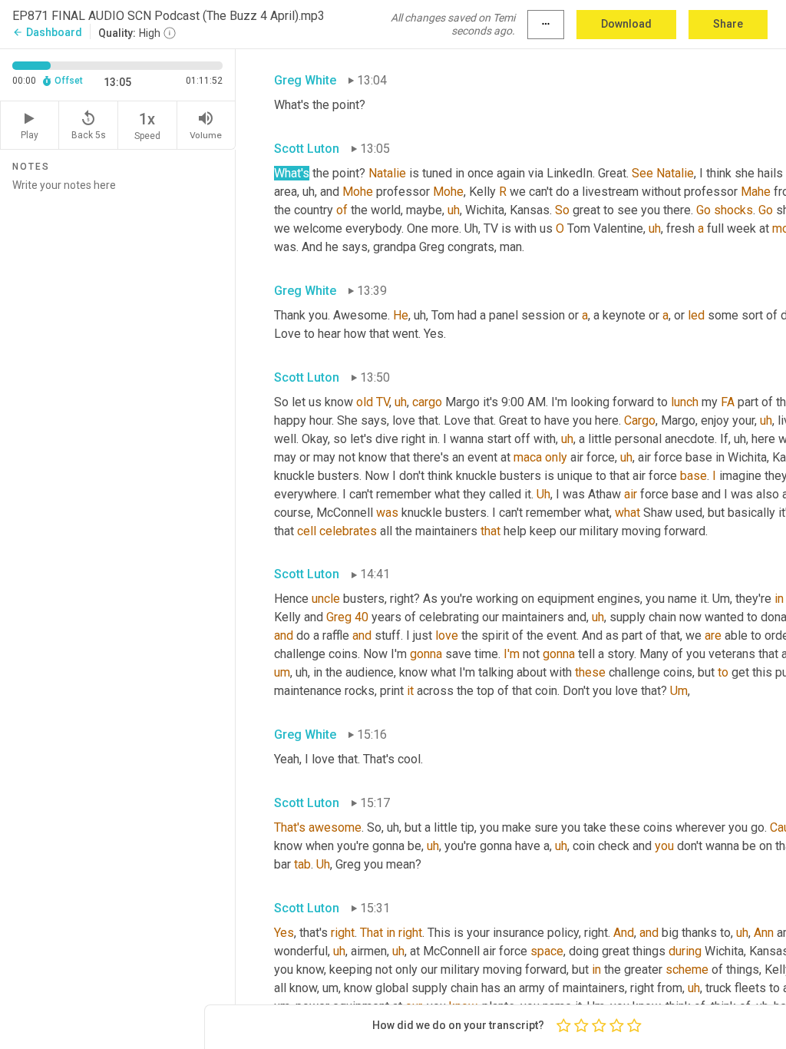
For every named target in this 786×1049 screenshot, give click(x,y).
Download (626, 24)
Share (728, 24)
